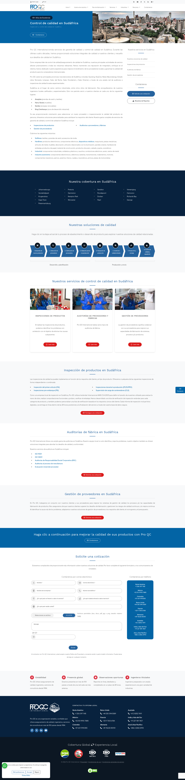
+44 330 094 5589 (140, 604)
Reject (37, 772)
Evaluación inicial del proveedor (47, 467)
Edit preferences (18, 772)
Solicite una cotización (142, 94)
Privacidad (83, 762)
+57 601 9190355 (140, 598)
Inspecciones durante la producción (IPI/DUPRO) (114, 387)
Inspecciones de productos (44, 125)
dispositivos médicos (86, 141)
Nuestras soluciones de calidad (137, 59)
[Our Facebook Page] (141, 2)
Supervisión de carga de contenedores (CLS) (112, 390)
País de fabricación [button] (98, 7)
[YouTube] (46, 730)
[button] (152, 2)
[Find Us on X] (144, 2)
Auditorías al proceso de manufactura (49, 463)
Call (45, 2)
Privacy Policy (26, 775)
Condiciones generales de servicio (113, 762)
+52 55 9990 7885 (140, 592)
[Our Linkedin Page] (148, 2)
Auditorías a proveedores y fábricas (93, 125)
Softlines (38, 138)
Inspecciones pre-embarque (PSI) (46, 390)
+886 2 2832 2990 (140, 635)
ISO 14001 (38, 457)
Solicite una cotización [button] (93, 475)
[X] (37, 730)
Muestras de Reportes (142, 101)
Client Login (35, 2)
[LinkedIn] (41, 730)
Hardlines (38, 141)
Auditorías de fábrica (134, 70)
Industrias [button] (124, 7)
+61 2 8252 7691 (140, 623)
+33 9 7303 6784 (140, 610)
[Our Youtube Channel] (138, 2)
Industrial (38, 151)
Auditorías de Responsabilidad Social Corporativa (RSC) (55, 460)
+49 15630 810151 (140, 617)
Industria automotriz (42, 154)
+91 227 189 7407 (140, 629)
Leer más (51, 344)
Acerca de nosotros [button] (80, 7)
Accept (29, 772)
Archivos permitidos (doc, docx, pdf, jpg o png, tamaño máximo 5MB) (99, 614)
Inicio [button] (67, 7)
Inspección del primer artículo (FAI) (47, 387)
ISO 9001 (38, 454)
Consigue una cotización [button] (93, 413)
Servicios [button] (113, 7)
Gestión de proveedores (43, 128)
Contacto (180, 391)
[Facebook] (32, 730)
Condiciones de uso (94, 762)
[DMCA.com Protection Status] (92, 770)
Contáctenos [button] (93, 540)
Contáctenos (148, 7)
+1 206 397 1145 (140, 586)
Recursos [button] (136, 7)
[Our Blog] (134, 2)
